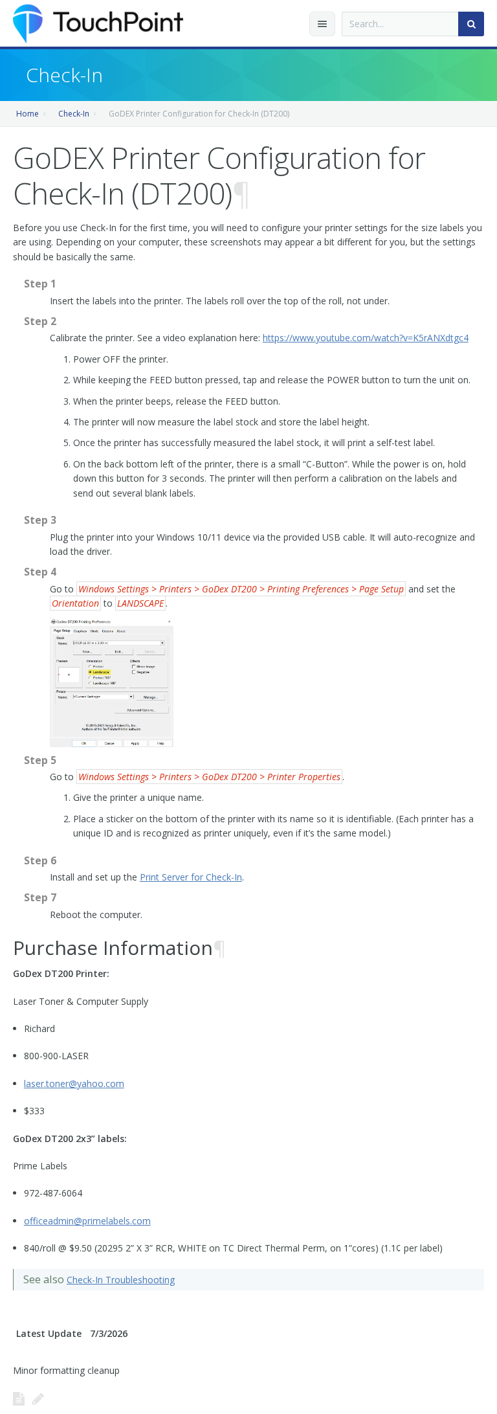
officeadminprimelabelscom (87, 1221)
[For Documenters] (38, 1398)
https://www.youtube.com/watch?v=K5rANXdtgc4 (366, 337)
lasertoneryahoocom (74, 1083)
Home (27, 113)
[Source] (19, 1398)
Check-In (73, 113)
